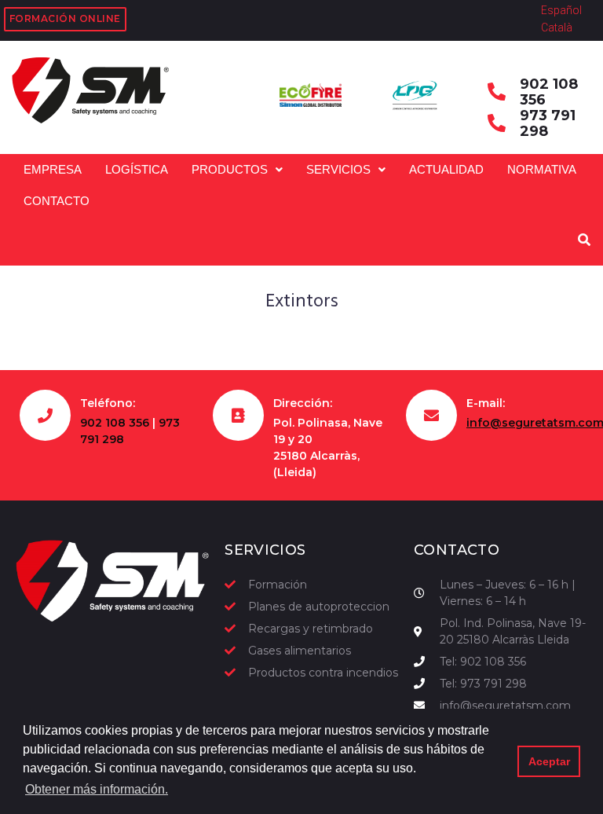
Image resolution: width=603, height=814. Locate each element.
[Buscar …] (582, 240)
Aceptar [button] (549, 761)
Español (561, 10)
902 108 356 (549, 92)
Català (556, 27)
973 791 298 (548, 123)
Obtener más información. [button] (96, 789)
